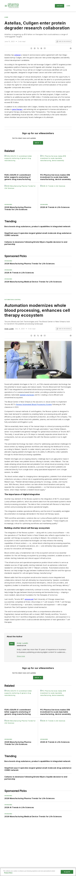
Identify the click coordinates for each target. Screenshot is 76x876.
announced (29, 599)
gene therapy (17, 109)
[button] (5, 5)
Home (6, 17)
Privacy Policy (8, 872)
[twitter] (38, 48)
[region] (38, 872)
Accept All (67, 872)
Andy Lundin (9, 329)
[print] (71, 48)
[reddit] (41, 48)
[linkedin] (35, 48)
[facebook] (31, 48)
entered (17, 55)
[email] (45, 48)
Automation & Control (12, 299)
